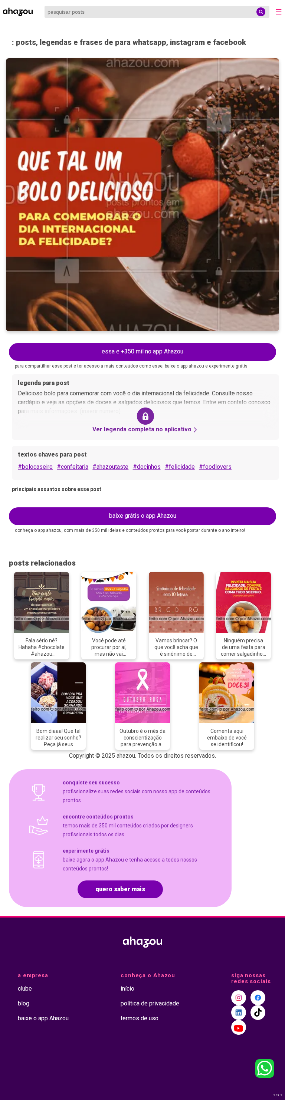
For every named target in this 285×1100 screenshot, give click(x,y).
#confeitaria (72, 466)
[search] (260, 11)
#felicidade (180, 466)
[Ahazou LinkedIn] (238, 1012)
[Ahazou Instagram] (238, 997)
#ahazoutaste (110, 466)
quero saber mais (120, 889)
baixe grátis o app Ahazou (142, 515)
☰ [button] (278, 11)
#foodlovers (215, 466)
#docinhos (147, 466)
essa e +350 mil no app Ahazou (142, 351)
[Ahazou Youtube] (238, 1027)
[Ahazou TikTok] (257, 1012)
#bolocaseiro (35, 466)
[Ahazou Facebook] (257, 997)
